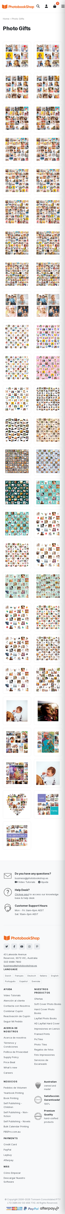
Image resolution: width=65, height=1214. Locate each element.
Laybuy (8, 1154)
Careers (8, 1072)
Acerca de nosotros (15, 1037)
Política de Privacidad (16, 1051)
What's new (10, 1067)
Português (10, 981)
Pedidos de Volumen (15, 1087)
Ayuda (44, 882)
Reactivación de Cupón (17, 1016)
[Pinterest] (37, 946)
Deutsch (31, 975)
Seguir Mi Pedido (13, 1021)
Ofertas (38, 998)
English (54, 975)
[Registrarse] (46, 6)
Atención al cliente (14, 1000)
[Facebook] (14, 946)
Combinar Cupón (13, 1011)
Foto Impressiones (44, 1054)
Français (19, 975)
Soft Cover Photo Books (47, 1004)
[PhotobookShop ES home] (18, 6)
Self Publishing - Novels (17, 1121)
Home (6, 18)
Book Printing (11, 1098)
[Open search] (38, 6)
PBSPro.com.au (12, 1131)
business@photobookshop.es (31, 878)
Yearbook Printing (14, 1092)
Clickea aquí (22, 894)
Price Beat (9, 1062)
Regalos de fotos (43, 1049)
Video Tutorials (26, 882)
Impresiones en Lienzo (47, 1028)
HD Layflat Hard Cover (47, 1023)
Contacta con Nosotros (17, 1005)
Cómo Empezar (12, 1172)
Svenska (36, 981)
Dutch (8, 975)
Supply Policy (11, 1057)
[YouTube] (22, 946)
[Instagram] (29, 946)
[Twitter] (7, 946)
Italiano (43, 975)
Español (24, 981)
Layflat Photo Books (45, 1018)
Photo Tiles (40, 1044)
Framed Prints (42, 1033)
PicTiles (38, 1039)
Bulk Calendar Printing (16, 1126)
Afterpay (8, 1160)
